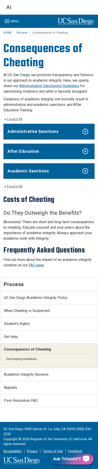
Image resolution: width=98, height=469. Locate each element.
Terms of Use (53, 451)
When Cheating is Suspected (27, 310)
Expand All (14, 119)
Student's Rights (17, 324)
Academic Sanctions (28, 171)
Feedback (75, 451)
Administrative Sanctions (33, 131)
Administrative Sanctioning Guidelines (49, 86)
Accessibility (12, 451)
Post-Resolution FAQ (21, 400)
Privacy (32, 451)
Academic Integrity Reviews (26, 374)
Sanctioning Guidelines (21, 359)
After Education (23, 151)
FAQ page (36, 265)
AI (9, 7)
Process (22, 32)
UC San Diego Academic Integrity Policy (35, 297)
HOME (7, 32)
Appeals (10, 387)
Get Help (11, 337)
